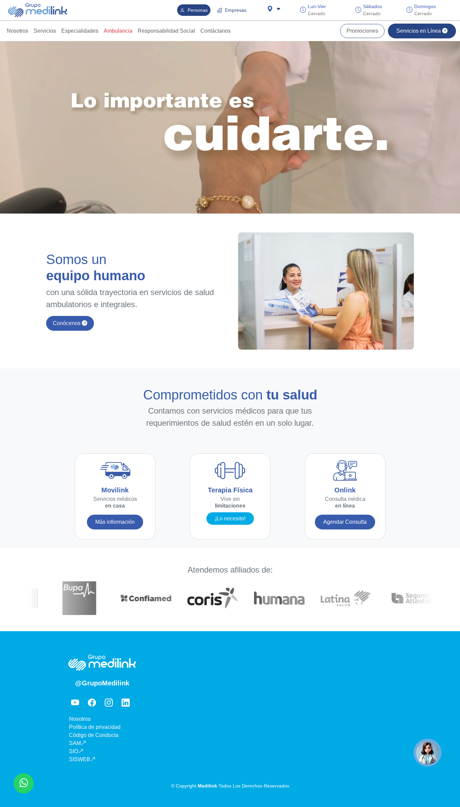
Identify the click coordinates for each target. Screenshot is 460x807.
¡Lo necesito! (230, 518)
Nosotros (17, 31)
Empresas (235, 10)
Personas (197, 10)
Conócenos (67, 323)
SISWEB (79, 759)
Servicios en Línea (419, 31)
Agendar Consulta (345, 522)
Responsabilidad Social (166, 31)
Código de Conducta (94, 735)
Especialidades (79, 31)
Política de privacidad (95, 727)
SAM (75, 743)
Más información (115, 522)
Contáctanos (215, 31)
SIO (73, 751)
